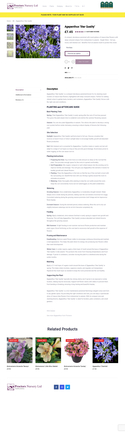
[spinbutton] (69, 61)
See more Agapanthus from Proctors (59, 315)
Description (20, 90)
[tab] (28, 89)
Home (9, 21)
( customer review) (91, 31)
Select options (19, 360)
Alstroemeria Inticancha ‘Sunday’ (75, 366)
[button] (73, 61)
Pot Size (69, 48)
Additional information (23, 95)
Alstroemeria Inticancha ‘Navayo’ (18, 366)
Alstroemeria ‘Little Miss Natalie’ (46, 366)
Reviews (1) (20, 100)
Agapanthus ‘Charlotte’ (100, 366)
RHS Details (51, 311)
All (13, 21)
